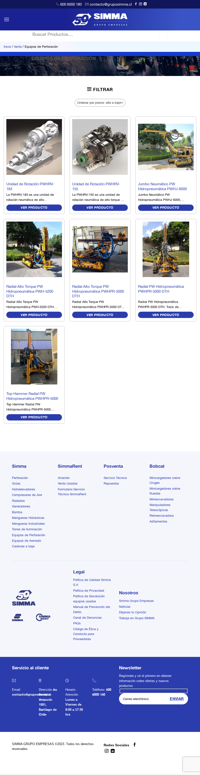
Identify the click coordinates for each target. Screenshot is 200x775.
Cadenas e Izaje (23, 546)
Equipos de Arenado (26, 540)
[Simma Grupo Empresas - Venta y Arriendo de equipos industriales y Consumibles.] (100, 19)
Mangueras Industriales (28, 523)
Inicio (7, 46)
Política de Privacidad (88, 590)
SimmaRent (70, 466)
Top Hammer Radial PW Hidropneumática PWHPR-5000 (32, 396)
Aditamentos (158, 521)
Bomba (17, 512)
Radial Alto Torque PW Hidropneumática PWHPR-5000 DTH (98, 291)
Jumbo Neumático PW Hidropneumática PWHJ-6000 (162, 186)
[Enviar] (164, 34)
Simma (19, 466)
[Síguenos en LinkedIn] (145, 4)
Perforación (20, 478)
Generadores (21, 506)
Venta (18, 46)
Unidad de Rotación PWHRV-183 (30, 186)
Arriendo (64, 478)
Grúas (16, 483)
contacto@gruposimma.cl (111, 4)
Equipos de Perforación (28, 535)
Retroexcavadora (162, 515)
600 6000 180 (71, 4)
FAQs (77, 623)
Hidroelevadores (23, 489)
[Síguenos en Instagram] (140, 4)
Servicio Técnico (115, 478)
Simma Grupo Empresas (136, 601)
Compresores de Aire (27, 495)
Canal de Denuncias (87, 617)
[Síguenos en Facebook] (135, 4)
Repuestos (111, 483)
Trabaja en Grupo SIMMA (136, 618)
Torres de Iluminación (27, 529)
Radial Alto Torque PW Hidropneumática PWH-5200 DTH (29, 291)
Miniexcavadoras (162, 499)
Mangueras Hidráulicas (28, 518)
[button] (7, 19)
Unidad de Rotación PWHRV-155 (96, 186)
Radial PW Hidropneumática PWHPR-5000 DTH (161, 288)
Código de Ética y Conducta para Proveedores (86, 634)
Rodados (18, 501)
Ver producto (34, 207)
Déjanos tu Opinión (132, 612)
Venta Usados (68, 483)
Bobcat (157, 466)
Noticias (124, 606)
